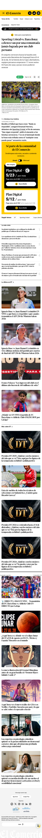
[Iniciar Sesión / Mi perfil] (38, 13)
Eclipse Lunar (29, 19)
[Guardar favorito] (34, 77)
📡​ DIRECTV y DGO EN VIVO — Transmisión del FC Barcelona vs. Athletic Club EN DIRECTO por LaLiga (21, 603)
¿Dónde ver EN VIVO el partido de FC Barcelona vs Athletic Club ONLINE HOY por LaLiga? (21, 417)
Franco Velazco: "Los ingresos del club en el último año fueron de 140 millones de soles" (20, 383)
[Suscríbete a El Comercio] (34, 13)
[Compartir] (38, 77)
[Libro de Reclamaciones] (26, 809)
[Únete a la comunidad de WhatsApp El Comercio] (19, 77)
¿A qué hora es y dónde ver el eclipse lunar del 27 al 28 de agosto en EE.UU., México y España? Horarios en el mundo (20, 638)
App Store (15, 796)
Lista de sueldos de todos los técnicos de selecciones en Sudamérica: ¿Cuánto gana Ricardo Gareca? (19, 492)
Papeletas (37, 19)
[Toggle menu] (3, 13)
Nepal (21, 19)
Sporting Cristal (24, 217)
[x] (15, 804)
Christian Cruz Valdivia (11, 119)
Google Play (26, 796)
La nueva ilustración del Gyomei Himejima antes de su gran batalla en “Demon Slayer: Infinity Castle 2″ (20, 672)
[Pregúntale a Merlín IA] (38, 825)
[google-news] (30, 804)
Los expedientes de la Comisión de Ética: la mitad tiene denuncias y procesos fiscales (19, 237)
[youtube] (23, 804)
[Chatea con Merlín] (30, 13)
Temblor (15, 19)
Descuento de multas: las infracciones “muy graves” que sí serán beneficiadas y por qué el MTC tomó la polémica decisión (18, 266)
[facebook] (12, 804)
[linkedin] (26, 804)
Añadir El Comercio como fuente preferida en (21, 29)
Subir (19, 824)
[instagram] (19, 804)
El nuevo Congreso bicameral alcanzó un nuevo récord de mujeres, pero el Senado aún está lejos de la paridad (19, 274)
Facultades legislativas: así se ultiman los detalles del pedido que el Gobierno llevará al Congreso (18, 230)
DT (15, 217)
